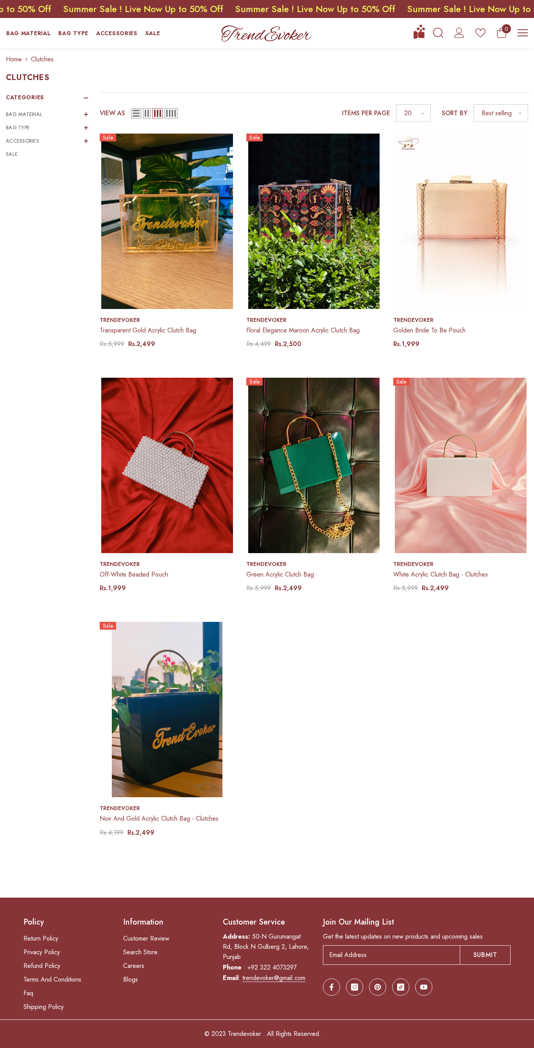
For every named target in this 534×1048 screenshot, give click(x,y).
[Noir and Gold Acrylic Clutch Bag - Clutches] (167, 709)
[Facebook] (331, 987)
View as (112, 113)
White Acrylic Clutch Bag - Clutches (440, 574)
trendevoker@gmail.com (273, 977)
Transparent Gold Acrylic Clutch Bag (148, 330)
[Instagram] (354, 987)
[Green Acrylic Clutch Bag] (313, 465)
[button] (47, 114)
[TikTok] (400, 987)
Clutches (42, 59)
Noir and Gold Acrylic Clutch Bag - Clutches (159, 818)
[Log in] (459, 33)
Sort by (455, 113)
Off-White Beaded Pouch (134, 574)
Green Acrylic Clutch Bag (280, 574)
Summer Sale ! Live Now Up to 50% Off (250, 9)
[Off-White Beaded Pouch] (167, 465)
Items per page (366, 113)
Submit (485, 954)
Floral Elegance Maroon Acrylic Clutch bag (303, 330)
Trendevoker (120, 320)
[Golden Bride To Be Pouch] (460, 221)
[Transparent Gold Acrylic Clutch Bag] (167, 221)
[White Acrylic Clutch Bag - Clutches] (460, 465)
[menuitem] (47, 114)
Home (14, 59)
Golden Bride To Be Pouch (429, 330)
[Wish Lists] (480, 33)
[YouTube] (423, 987)
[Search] (438, 32)
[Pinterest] (377, 987)
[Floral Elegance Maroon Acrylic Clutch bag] (313, 221)
